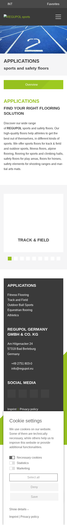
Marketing (23, 468)
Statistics (23, 463)
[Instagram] (45, 394)
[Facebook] (11, 394)
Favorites (53, 4)
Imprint (11, 409)
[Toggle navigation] (58, 16)
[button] (10, 258)
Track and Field (17, 299)
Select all (33, 477)
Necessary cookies (29, 457)
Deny (34, 487)
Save (34, 496)
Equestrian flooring (19, 310)
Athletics (13, 315)
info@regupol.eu (22, 368)
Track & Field (33, 240)
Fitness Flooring (18, 294)
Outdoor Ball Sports (20, 305)
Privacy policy (29, 409)
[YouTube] (23, 394)
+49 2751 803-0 (21, 363)
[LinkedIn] (34, 394)
